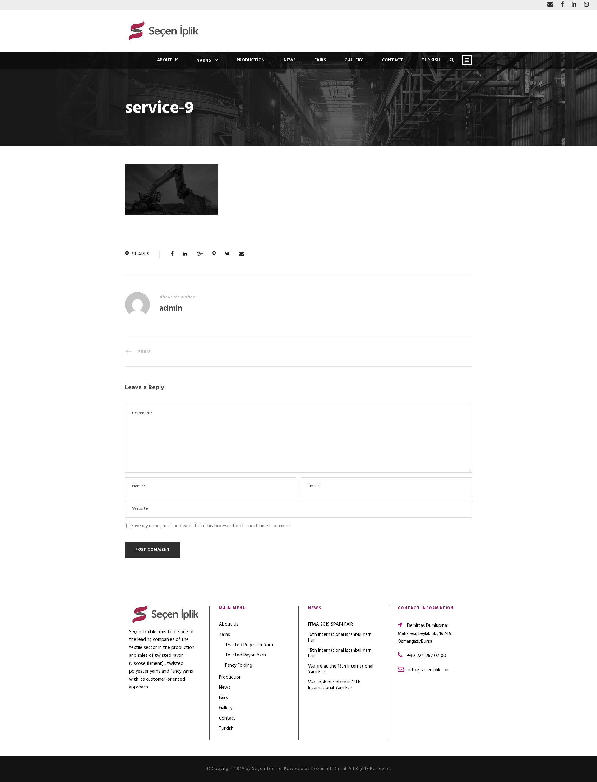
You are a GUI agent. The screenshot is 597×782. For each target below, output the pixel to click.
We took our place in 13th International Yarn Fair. (334, 685)
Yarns (204, 60)
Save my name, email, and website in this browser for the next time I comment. (211, 526)
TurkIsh (431, 60)
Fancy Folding (238, 665)
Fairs (320, 60)
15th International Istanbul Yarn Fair (340, 653)
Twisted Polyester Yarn (249, 645)
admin (170, 308)
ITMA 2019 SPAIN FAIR (330, 624)
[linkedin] (574, 4)
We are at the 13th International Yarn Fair (340, 669)
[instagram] (586, 4)
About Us (167, 60)
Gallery (354, 60)
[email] (550, 4)
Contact (392, 60)
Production (251, 60)
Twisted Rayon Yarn (245, 655)
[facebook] (562, 4)
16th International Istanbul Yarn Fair (340, 637)
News (290, 60)
